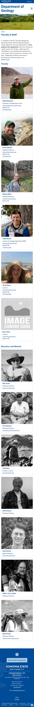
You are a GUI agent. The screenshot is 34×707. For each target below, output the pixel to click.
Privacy (29, 703)
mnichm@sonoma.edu (9, 199)
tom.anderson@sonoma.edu (11, 430)
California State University (26, 705)
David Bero (6, 468)
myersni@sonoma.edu (9, 290)
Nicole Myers (7, 285)
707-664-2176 (7, 156)
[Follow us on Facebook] (17, 654)
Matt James (6, 383)
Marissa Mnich (7, 194)
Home (3, 32)
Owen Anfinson (7, 147)
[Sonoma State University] (6, 2)
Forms (17, 697)
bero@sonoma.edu (8, 473)
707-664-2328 (7, 247)
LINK (7, 60)
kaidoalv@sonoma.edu (19, 690)
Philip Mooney (7, 239)
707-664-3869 (7, 294)
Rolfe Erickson (7, 511)
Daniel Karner (7, 551)
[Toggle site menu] (31, 8)
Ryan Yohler (6, 332)
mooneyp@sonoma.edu (10, 243)
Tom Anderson (7, 426)
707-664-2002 (7, 110)
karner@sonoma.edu (9, 556)
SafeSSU (11, 705)
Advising (17, 699)
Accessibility (4, 705)
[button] (32, 705)
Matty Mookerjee (8, 101)
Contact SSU (23, 703)
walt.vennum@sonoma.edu (11, 638)
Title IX (17, 705)
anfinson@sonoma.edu (9, 152)
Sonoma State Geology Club (17, 660)
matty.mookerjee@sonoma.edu (12, 105)
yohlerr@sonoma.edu (9, 336)
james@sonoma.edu (9, 388)
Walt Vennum (7, 634)
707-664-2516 (17, 687)
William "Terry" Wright (9, 593)
